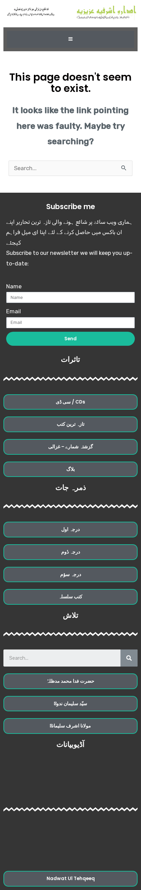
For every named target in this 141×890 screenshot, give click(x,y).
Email (13, 311)
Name (14, 286)
